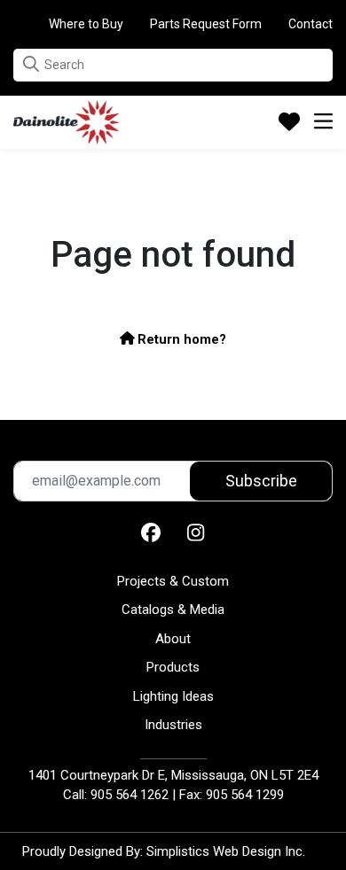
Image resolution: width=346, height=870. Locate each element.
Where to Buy (86, 24)
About (173, 639)
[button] (31, 64)
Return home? (180, 339)
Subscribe (261, 480)
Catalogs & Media (173, 610)
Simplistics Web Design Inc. (225, 851)
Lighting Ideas (173, 696)
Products (173, 667)
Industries (173, 725)
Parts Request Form (206, 24)
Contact (310, 24)
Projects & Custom (173, 581)
